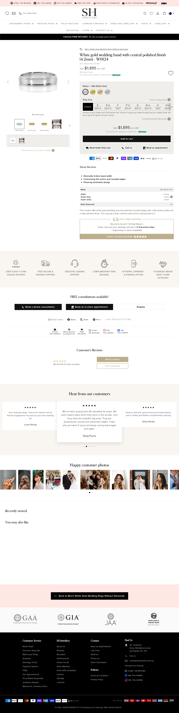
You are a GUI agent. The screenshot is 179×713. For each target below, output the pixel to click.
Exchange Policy (30, 662)
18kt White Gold (85, 92)
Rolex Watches (70, 23)
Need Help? (28, 646)
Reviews (60, 650)
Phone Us (95, 658)
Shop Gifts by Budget (66, 670)
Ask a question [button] (112, 365)
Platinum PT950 (107, 92)
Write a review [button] (112, 359)
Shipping (27, 658)
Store (86, 30)
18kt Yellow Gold (92, 92)
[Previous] (7, 81)
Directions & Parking (134, 665)
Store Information (99, 662)
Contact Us (103, 30)
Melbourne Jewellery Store (35, 686)
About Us (61, 646)
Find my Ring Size (158, 100)
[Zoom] (38, 79)
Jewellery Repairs (31, 682)
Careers (60, 674)
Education (73, 30)
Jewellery (161, 23)
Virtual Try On (63, 662)
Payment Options (30, 666)
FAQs (25, 670)
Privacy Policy (97, 679)
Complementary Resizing (154, 119)
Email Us (94, 654)
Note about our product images (37, 150)
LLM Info (60, 682)
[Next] (68, 81)
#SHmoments (63, 658)
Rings (145, 23)
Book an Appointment (101, 646)
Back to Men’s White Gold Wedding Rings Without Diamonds (92, 596)
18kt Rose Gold (100, 92)
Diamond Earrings (94, 23)
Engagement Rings (21, 23)
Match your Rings (30, 654)
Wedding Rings (46, 23)
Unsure (87, 106)
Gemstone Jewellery (123, 23)
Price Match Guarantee (33, 678)
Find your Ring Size (31, 650)
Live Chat (95, 650)
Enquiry (141, 307)
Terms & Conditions (99, 675)
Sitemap (60, 678)
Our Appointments (31, 674)
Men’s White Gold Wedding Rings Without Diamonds (106, 49)
